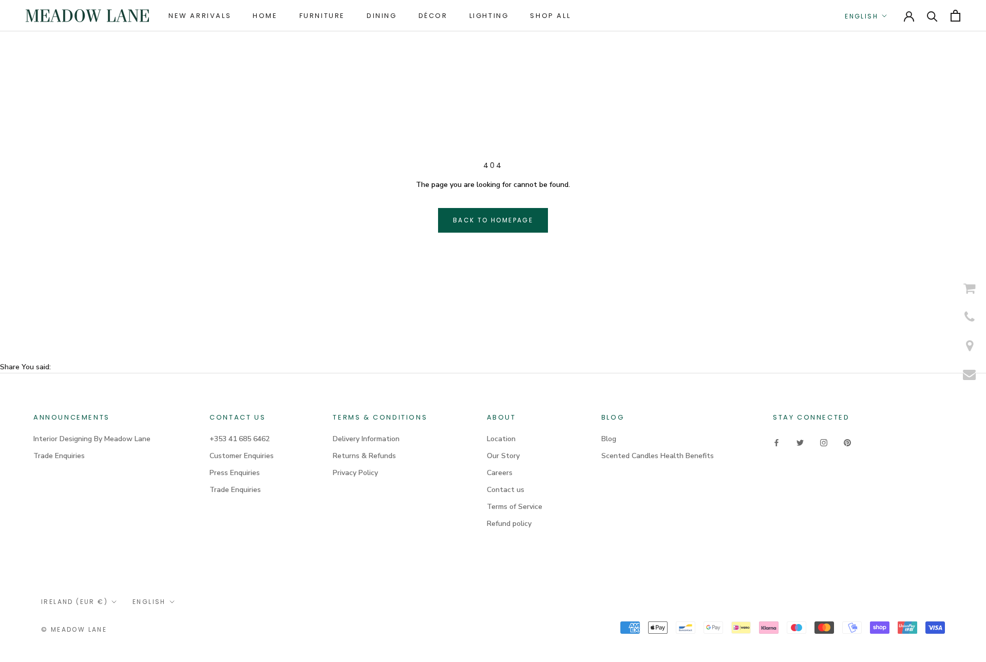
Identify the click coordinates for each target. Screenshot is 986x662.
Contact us (505, 490)
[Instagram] (823, 442)
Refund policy (509, 523)
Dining (382, 16)
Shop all (550, 16)
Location (501, 439)
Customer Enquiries (242, 456)
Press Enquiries (235, 473)
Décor (433, 16)
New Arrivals (199, 16)
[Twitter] (800, 442)
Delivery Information (366, 439)
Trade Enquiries (59, 456)
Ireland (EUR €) (74, 601)
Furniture (322, 16)
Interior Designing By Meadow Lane (91, 439)
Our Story (503, 456)
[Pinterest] (847, 442)
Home (265, 16)
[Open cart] (955, 16)
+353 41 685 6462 (240, 439)
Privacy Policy (355, 473)
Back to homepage (493, 220)
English (861, 16)
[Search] (932, 15)
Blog (608, 439)
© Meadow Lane (74, 629)
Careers (500, 473)
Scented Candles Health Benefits (657, 456)
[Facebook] (776, 442)
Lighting (489, 16)
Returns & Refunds (364, 456)
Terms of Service (514, 507)
